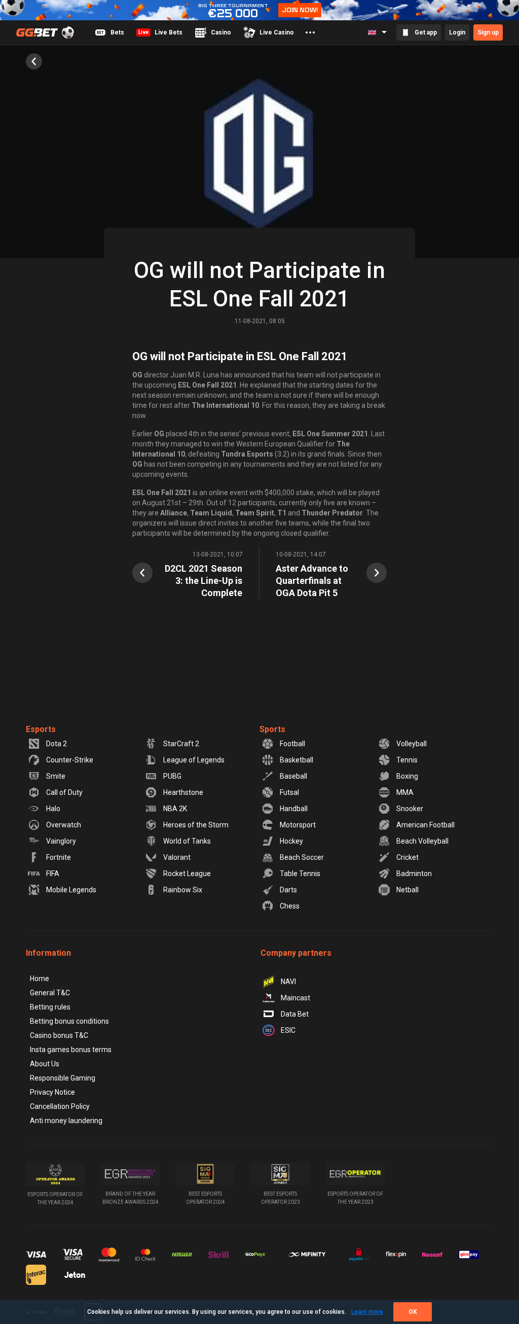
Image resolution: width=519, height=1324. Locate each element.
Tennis (407, 760)
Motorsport (298, 825)
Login (457, 32)
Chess (290, 906)
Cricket (407, 857)
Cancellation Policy (60, 1106)
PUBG (172, 776)
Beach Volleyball (422, 841)
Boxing (407, 776)
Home (39, 978)
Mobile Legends (71, 890)
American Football (425, 825)
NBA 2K (175, 809)
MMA (405, 792)
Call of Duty (64, 792)
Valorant (177, 857)
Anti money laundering (66, 1121)
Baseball (293, 776)
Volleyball (411, 744)
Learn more (367, 1311)
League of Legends (194, 760)
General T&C (50, 993)
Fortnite (58, 857)
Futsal (289, 792)
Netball (407, 890)
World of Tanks (187, 841)
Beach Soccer (302, 857)
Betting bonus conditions (69, 1021)
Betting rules (50, 1007)
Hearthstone (183, 792)
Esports (41, 729)
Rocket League (187, 873)
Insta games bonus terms (71, 1050)
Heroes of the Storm (196, 825)
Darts (288, 890)
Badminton (414, 873)
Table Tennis (300, 873)
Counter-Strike (69, 760)
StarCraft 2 (181, 744)
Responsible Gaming (62, 1078)
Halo (53, 809)
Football (292, 744)
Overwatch (63, 825)
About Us (44, 1064)
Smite (55, 776)
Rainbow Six (182, 890)
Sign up (488, 32)
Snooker (409, 809)
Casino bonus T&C (59, 1035)
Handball (294, 809)
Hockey (291, 841)
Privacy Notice (52, 1092)
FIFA (52, 873)
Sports (272, 729)
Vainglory (61, 841)
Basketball (296, 760)
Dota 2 (56, 744)
